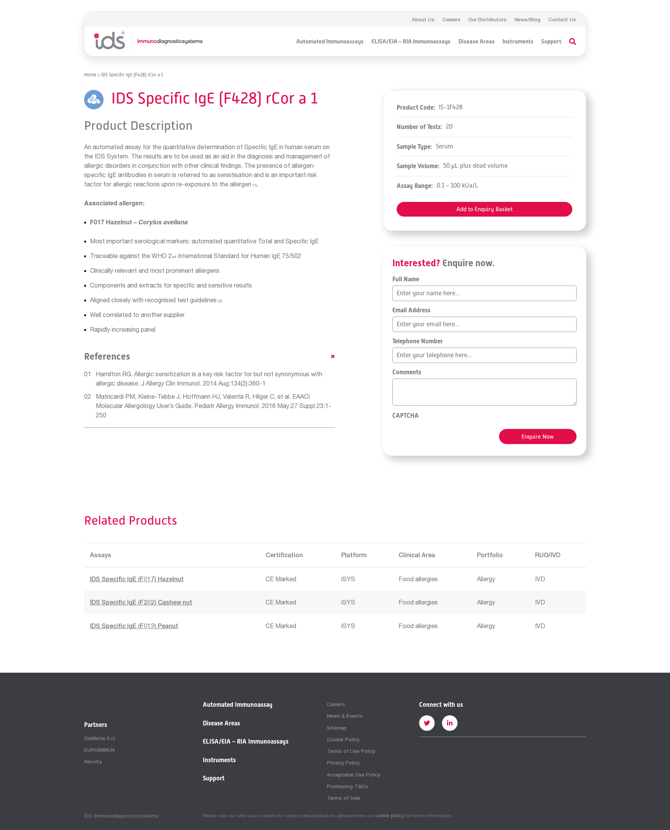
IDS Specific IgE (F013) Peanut (134, 625)
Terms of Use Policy (351, 751)
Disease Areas (476, 41)
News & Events (345, 715)
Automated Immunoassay (238, 704)
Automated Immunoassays (330, 41)
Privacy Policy (343, 762)
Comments (406, 372)
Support (551, 41)
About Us (423, 19)
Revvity (93, 761)
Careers (451, 19)
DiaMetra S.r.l (99, 738)
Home (90, 74)
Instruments (518, 41)
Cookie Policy (343, 739)
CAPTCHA (405, 416)
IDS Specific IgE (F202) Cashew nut (141, 602)
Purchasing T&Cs (347, 786)
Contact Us (562, 19)
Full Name (405, 279)
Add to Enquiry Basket (484, 209)
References (107, 356)
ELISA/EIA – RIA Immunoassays (411, 41)
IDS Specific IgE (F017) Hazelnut (137, 578)
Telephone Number (417, 341)
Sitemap (337, 727)
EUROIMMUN (99, 750)
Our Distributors (487, 19)
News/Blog (527, 19)
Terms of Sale (343, 798)
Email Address (411, 310)
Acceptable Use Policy (353, 774)
